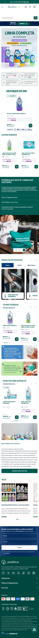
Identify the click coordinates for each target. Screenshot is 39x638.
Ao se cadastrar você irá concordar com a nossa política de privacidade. (19, 552)
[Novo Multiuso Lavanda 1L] (19, 48)
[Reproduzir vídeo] (13, 284)
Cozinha (19, 265)
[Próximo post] (35, 479)
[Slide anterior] (31, 260)
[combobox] (19, 18)
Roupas (7, 265)
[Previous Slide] (5, 2)
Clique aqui (26, 2)
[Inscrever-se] (19, 547)
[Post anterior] (31, 479)
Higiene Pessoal (31, 265)
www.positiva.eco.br (12, 616)
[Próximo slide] (36, 260)
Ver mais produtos (9, 308)
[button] (12, 75)
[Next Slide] (34, 2)
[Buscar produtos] (35, 17)
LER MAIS (4, 517)
